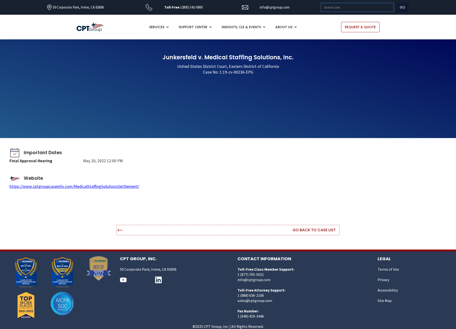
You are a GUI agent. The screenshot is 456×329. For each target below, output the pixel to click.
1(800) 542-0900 (191, 7)
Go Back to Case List (314, 230)
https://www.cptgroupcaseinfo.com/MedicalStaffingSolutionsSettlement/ (74, 186)
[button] (159, 27)
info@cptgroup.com (275, 7)
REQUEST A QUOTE (360, 27)
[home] (92, 27)
